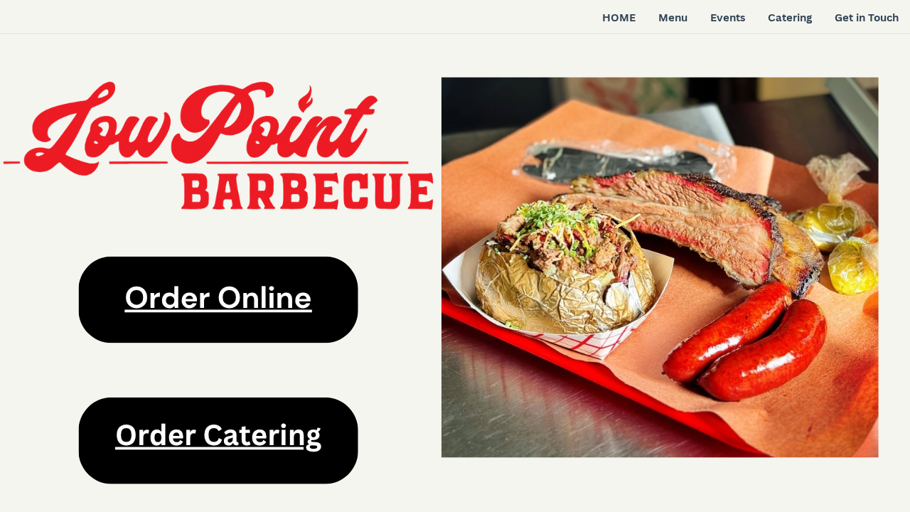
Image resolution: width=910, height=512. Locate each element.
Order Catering (218, 434)
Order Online (217, 297)
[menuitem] (619, 17)
